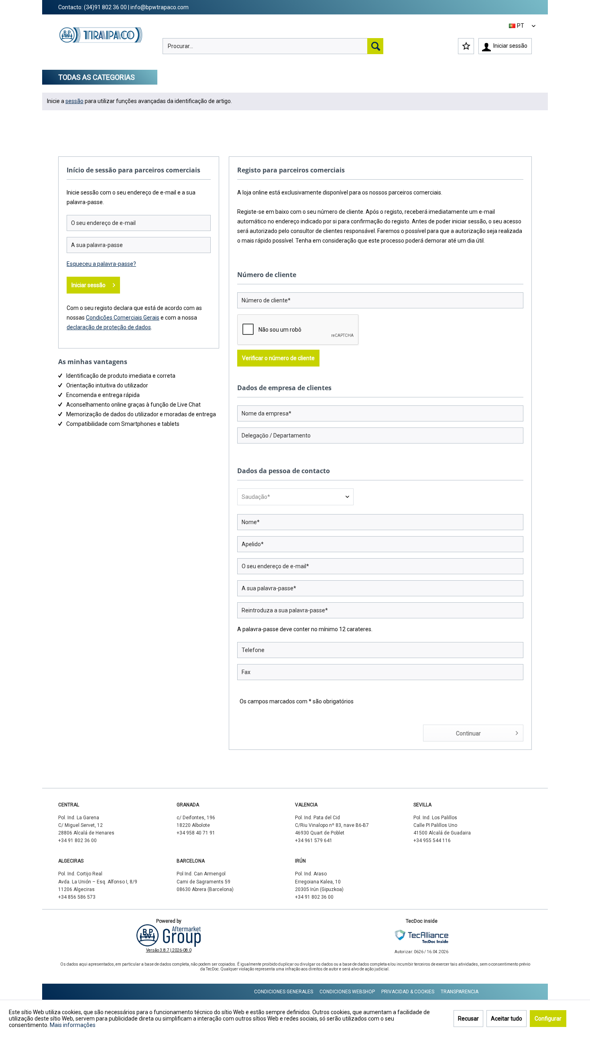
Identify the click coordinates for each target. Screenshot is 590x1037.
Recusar (468, 1018)
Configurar (548, 1018)
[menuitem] (273, 46)
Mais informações (73, 1025)
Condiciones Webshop (347, 991)
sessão (74, 101)
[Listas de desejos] (466, 46)
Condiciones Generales (283, 991)
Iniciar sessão (88, 285)
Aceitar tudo (506, 1018)
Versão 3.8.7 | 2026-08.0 (168, 950)
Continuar (468, 733)
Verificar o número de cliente (278, 358)
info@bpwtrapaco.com (159, 7)
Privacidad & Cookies (407, 991)
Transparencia (459, 991)
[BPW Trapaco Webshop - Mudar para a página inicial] (101, 42)
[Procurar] (375, 46)
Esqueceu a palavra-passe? (101, 264)
